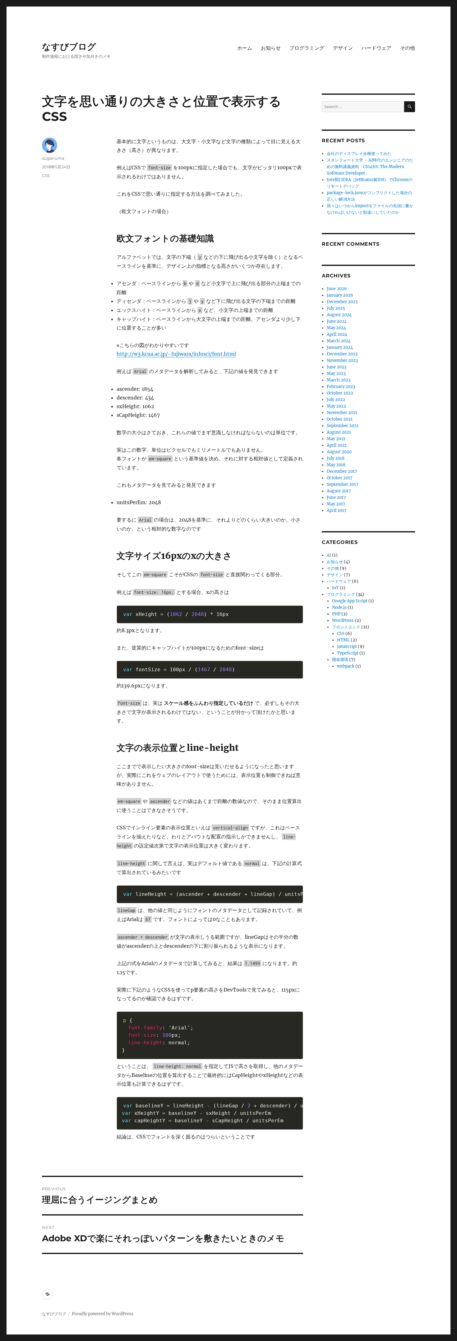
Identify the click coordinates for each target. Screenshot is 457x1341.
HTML (343, 640)
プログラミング (306, 48)
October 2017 (340, 478)
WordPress (343, 620)
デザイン (343, 48)
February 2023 (341, 386)
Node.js (339, 607)
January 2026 (340, 295)
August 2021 (339, 432)
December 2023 (342, 354)
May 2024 (336, 328)
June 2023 (336, 367)
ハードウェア (376, 48)
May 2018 (336, 465)
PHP (336, 614)
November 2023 (342, 360)
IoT (335, 588)
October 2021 (340, 419)
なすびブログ (69, 46)
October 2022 (340, 393)
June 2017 (336, 497)
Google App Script (349, 601)
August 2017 (339, 491)
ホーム (244, 48)
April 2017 (337, 510)
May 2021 (336, 438)
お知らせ (271, 48)
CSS (46, 175)
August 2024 (339, 314)
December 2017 (342, 471)
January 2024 (340, 347)
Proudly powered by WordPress (102, 1313)
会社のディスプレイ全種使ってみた (359, 153)
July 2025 (336, 308)
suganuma (53, 158)
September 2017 (342, 484)
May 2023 (336, 373)
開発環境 (340, 659)
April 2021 (337, 445)
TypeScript (347, 653)
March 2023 (338, 380)
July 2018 (335, 458)
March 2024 (339, 341)
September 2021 (342, 425)
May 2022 (336, 406)
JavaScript (347, 646)
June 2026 (337, 288)
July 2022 (336, 399)
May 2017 (336, 504)
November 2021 (342, 412)
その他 (407, 48)
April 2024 (337, 334)
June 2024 (337, 321)
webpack (345, 666)
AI (329, 555)
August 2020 (339, 451)
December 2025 (342, 301)
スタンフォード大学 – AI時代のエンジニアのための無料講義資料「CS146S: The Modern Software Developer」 (370, 166)
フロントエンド (346, 627)
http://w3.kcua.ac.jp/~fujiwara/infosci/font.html (176, 354)
